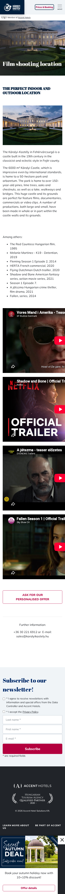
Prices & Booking (44, 7)
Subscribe (32, 749)
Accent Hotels (24, 17)
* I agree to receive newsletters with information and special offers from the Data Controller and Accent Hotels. (32, 702)
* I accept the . (22, 711)
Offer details (29, 888)
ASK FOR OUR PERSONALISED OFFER (32, 597)
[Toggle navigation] (61, 7)
